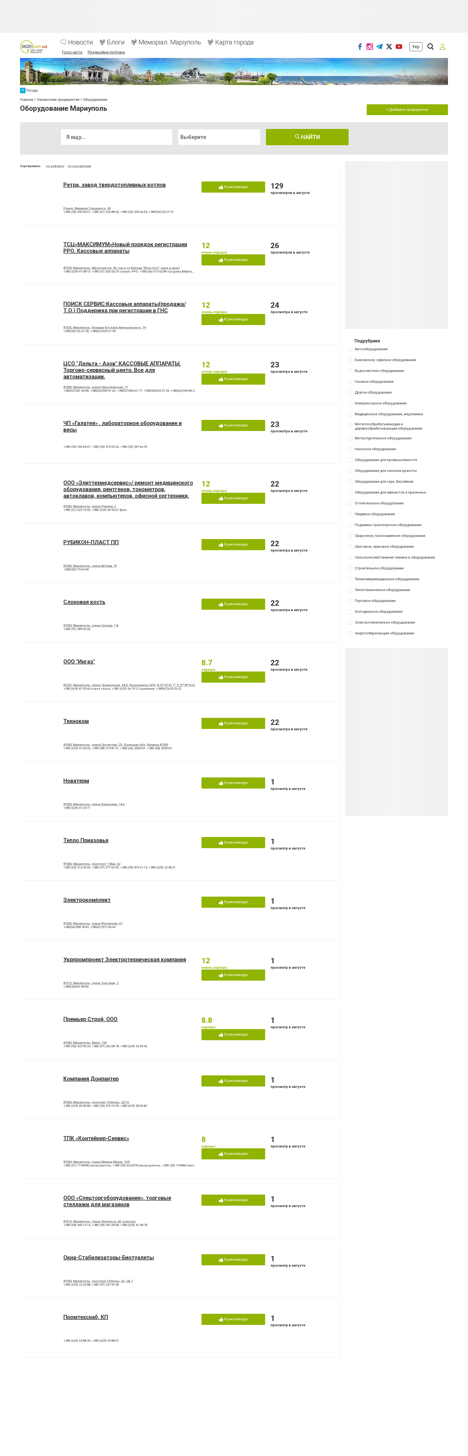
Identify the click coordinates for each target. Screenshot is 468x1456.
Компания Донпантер (91, 1078)
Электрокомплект (87, 900)
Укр (416, 46)
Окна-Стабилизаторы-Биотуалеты (108, 1257)
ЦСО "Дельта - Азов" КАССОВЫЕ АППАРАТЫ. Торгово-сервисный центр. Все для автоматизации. (122, 370)
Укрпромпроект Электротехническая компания (124, 959)
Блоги (116, 42)
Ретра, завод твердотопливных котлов (114, 184)
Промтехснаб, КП (85, 1317)
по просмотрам (79, 166)
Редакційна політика (106, 52)
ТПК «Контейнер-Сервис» (96, 1138)
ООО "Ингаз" (79, 661)
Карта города (234, 42)
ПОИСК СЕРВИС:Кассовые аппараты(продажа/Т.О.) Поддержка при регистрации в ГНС (124, 307)
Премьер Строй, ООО (90, 1019)
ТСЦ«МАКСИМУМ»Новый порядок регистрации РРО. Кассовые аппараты (125, 247)
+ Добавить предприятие (407, 110)
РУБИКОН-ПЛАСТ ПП (91, 542)
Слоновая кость (84, 602)
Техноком (76, 721)
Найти (310, 137)
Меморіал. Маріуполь (170, 42)
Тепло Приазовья (85, 840)
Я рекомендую (235, 187)
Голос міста (72, 52)
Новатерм (76, 780)
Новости (80, 42)
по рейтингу (55, 166)
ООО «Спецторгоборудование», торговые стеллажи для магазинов (117, 1201)
